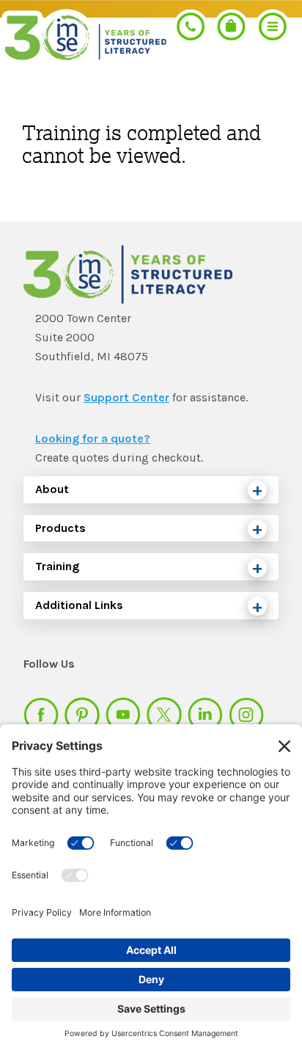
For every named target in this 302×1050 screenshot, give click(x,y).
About (52, 489)
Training (57, 566)
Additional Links (79, 605)
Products (60, 528)
